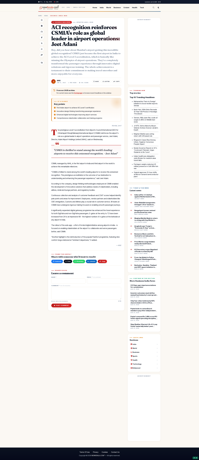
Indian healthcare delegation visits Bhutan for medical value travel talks (145, 158)
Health (134, 8)
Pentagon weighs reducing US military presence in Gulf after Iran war (146, 166)
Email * (94, 277)
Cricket (126, 8)
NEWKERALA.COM (98, 455)
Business (117, 8)
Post (68, 261)
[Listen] (41, 31)
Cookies (105, 452)
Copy (103, 261)
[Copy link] (41, 54)
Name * (53, 277)
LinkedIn (92, 261)
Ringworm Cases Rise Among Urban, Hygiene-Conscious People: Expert (144, 142)
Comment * (60, 285)
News (46, 15)
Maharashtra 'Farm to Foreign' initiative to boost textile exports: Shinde (146, 103)
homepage (78, 93)
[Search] (153, 7)
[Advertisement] (144, 52)
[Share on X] (41, 43)
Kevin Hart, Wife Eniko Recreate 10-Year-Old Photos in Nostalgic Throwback (145, 112)
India (102, 8)
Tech (142, 8)
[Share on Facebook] (41, 37)
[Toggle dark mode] (158, 7)
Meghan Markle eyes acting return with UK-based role (144, 135)
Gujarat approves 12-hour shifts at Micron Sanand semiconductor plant (146, 174)
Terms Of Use (84, 452)
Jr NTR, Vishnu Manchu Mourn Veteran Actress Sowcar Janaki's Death (146, 128)
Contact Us (115, 452)
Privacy (95, 452)
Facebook (58, 261)
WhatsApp (79, 261)
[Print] (41, 25)
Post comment (62, 305)
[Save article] (41, 20)
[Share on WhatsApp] (41, 49)
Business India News (58, 15)
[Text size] (41, 62)
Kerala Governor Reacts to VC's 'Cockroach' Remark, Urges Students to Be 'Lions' (145, 150)
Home (95, 8)
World (108, 8)
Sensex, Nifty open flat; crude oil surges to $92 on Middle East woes (145, 120)
